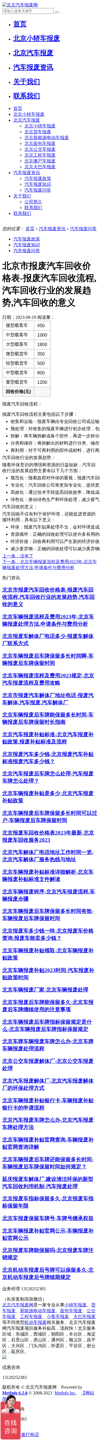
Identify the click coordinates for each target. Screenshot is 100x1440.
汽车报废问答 (37, 190)
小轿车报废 (75, 1305)
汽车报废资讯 (26, 172)
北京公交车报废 (40, 149)
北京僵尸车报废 (40, 161)
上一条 (17, 556)
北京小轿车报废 (28, 114)
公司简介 (33, 201)
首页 (17, 108)
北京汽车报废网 (17, 1305)
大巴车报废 (84, 1316)
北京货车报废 (37, 131)
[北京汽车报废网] (20, 4)
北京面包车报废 (40, 143)
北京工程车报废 (40, 155)
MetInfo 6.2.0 (15, 1393)
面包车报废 (71, 1310)
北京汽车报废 (26, 120)
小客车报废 (58, 1316)
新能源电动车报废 (38, 1310)
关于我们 (22, 196)
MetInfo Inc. (65, 1393)
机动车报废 (35, 1322)
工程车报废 (31, 1316)
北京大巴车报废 (40, 166)
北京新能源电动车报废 (46, 137)
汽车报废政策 (37, 178)
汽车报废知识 (37, 184)
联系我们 (33, 207)
